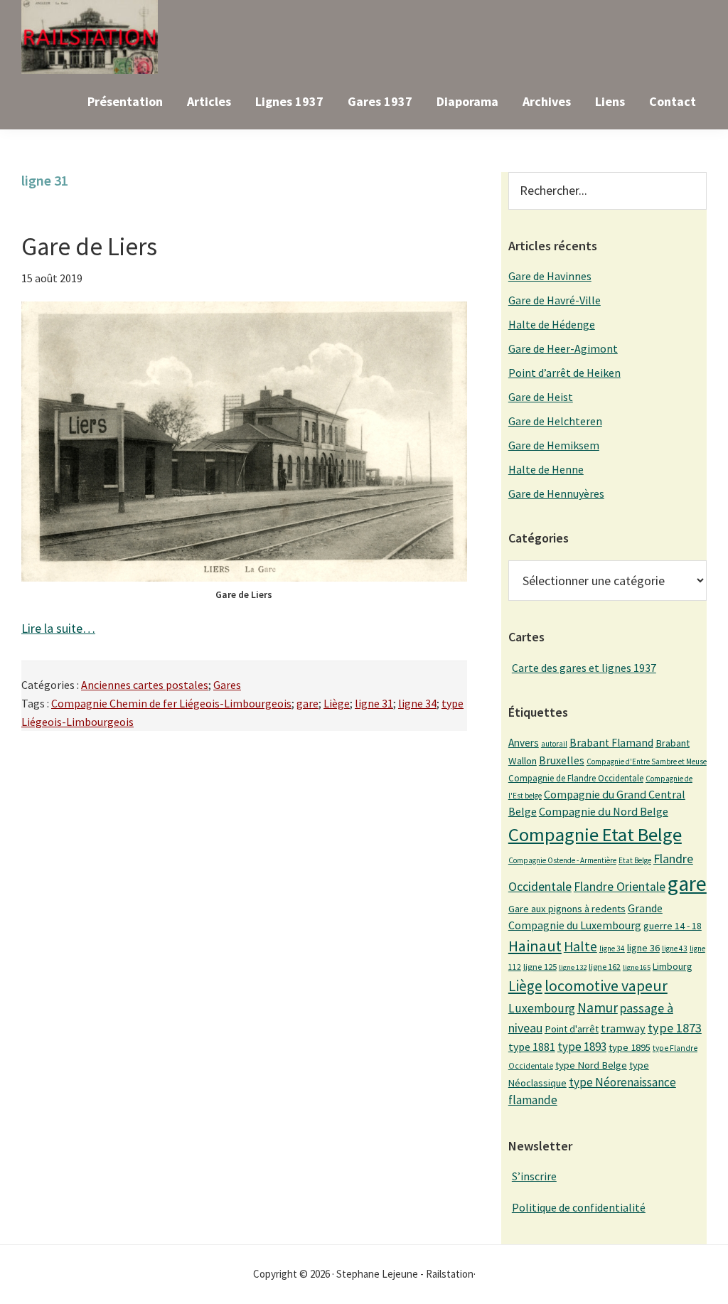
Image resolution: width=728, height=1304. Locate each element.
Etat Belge (635, 860)
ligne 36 (643, 947)
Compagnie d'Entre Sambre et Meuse (647, 761)
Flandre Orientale (619, 886)
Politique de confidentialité (579, 1207)
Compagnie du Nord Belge (603, 811)
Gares (227, 685)
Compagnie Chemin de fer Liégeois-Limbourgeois (171, 703)
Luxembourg (541, 1008)
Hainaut (535, 946)
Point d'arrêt (572, 1028)
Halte (580, 946)
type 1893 (581, 1046)
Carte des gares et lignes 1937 (584, 668)
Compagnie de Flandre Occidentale (575, 778)
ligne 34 (417, 703)
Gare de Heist (540, 397)
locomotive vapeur (606, 985)
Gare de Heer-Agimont (563, 348)
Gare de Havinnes (550, 276)
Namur (597, 1007)
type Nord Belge (591, 1065)
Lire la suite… (58, 628)
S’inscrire (534, 1176)
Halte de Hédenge (551, 324)
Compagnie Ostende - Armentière (562, 860)
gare (307, 703)
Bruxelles (561, 760)
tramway (623, 1028)
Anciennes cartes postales (144, 685)
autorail (554, 744)
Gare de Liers (89, 246)
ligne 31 (374, 703)
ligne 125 (540, 966)
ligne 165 (637, 967)
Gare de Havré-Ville (554, 300)
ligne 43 (674, 948)
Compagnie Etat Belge (595, 834)
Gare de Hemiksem (553, 445)
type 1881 (531, 1047)
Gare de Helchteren (555, 421)
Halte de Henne (546, 469)
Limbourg (672, 966)
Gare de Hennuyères (556, 493)
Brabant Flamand (611, 742)
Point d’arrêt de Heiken (564, 372)
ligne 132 (573, 967)
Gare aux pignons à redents (567, 908)
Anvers (523, 742)
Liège (336, 703)
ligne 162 (605, 966)
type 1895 (630, 1047)
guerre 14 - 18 (672, 925)
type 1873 (675, 1028)
